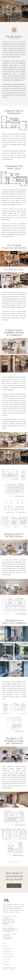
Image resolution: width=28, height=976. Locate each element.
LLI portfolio (7, 951)
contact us (6, 961)
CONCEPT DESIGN (7, 953)
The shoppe (6, 964)
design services (8, 948)
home (4, 943)
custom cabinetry (8, 956)
